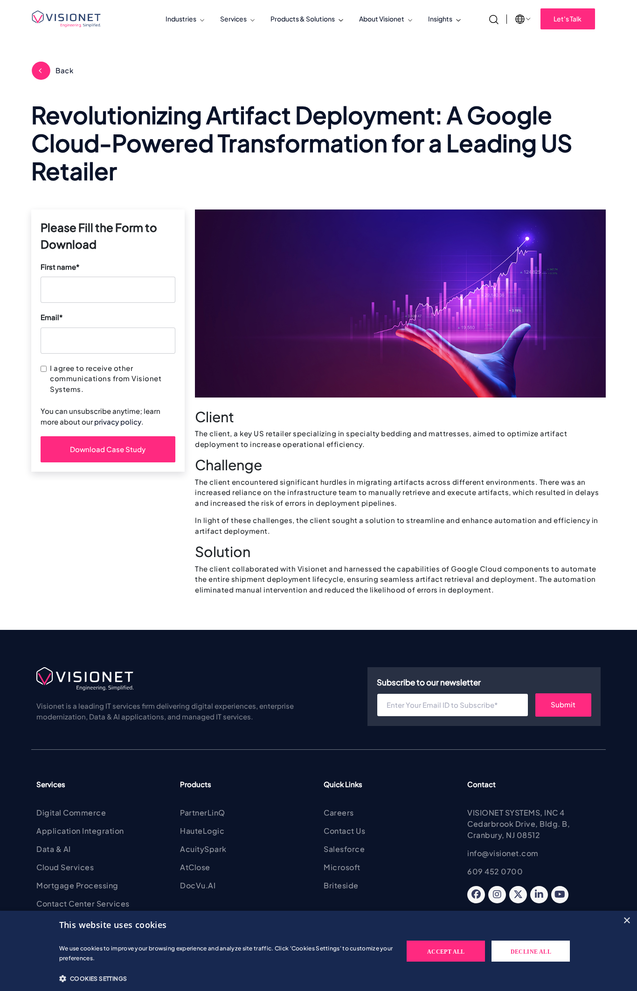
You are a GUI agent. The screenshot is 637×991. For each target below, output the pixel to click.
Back (64, 70)
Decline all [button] (531, 952)
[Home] (70, 19)
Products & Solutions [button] (302, 18)
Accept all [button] (446, 952)
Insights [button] (440, 18)
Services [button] (233, 18)
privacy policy (117, 421)
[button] (226, 978)
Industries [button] (181, 18)
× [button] (626, 920)
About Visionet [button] (381, 18)
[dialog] (318, 951)
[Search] (494, 18)
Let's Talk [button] (568, 18)
